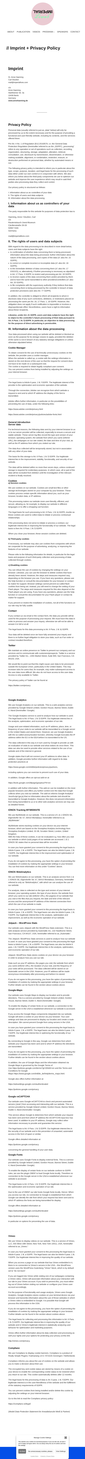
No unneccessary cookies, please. (40, 1451)
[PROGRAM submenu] (54, 31)
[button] (66, 1438)
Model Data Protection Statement (23, 1411)
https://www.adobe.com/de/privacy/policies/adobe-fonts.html (34, 414)
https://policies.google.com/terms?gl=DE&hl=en (33, 1068)
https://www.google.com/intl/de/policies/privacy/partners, (33, 767)
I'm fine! (22, 1451)
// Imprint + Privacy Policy (47, 1456)
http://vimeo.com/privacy (19, 1341)
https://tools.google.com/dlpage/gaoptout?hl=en (29, 783)
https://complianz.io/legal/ (19, 1404)
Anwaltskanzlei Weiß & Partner (55, 1411)
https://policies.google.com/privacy (23, 1089)
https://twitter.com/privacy (19, 685)
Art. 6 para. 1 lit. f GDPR (58, 1380)
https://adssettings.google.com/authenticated (28, 1084)
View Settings (61, 1451)
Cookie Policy (34, 1456)
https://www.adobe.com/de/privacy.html (25, 409)
